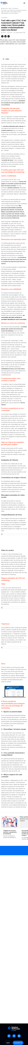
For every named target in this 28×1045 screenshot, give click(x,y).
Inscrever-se (18, 1042)
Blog (10, 8)
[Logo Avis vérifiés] (4, 3)
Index (7, 59)
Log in (8, 1042)
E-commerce (15, 8)
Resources (5, 8)
